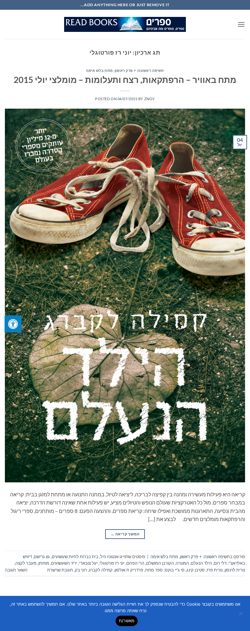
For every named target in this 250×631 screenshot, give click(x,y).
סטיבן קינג (196, 569)
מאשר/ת (127, 620)
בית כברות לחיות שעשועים (75, 556)
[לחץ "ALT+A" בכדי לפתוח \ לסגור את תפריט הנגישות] (13, 324)
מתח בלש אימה (99, 70)
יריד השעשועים (64, 563)
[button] (241, 24)
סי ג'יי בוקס (175, 569)
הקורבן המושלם (160, 563)
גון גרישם (42, 556)
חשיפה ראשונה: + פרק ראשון (139, 70)
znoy (149, 99)
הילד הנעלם (201, 563)
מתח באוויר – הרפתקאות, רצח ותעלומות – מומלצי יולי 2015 (125, 80)
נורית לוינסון (235, 569)
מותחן (43, 563)
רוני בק (81, 569)
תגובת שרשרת (60, 569)
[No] (241, 615)
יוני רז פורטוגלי (112, 563)
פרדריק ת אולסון (129, 569)
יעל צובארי (88, 563)
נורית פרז (215, 569)
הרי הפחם (135, 563)
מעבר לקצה (25, 563)
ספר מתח (154, 569)
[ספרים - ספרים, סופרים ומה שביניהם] (125, 24)
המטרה (182, 563)
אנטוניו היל (109, 556)
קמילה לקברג (101, 569)
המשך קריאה (124, 533)
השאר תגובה (16, 569)
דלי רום (220, 563)
